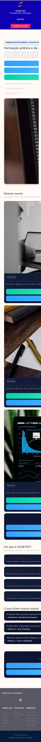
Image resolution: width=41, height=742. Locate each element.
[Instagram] (20, 700)
